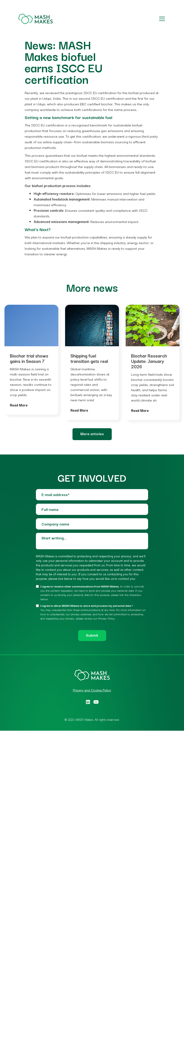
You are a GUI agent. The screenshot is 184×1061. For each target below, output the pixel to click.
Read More (19, 405)
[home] (35, 19)
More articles (92, 433)
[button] (161, 18)
